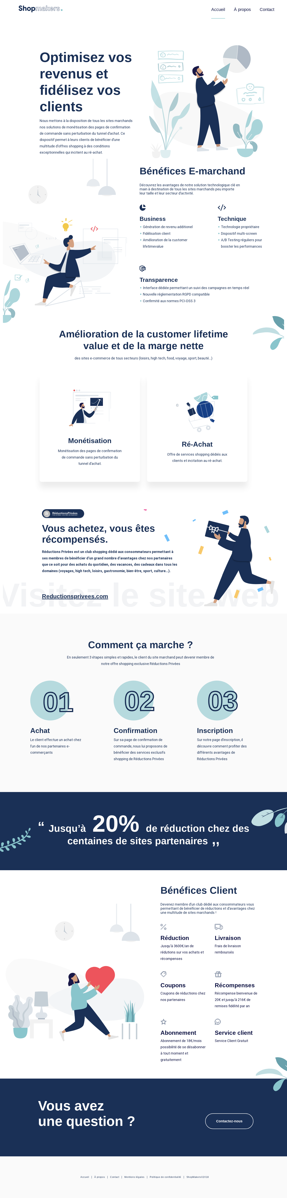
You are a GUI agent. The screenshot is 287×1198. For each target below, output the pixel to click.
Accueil (218, 9)
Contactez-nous (229, 1121)
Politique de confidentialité (165, 1177)
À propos (242, 9)
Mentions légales (134, 1177)
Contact (267, 9)
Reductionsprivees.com (75, 596)
